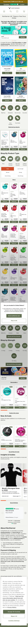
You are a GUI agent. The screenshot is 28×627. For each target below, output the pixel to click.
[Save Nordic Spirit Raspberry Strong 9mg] (11, 226)
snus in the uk (16, 528)
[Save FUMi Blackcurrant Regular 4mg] (3, 226)
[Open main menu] (4, 11)
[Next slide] (25, 393)
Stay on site (13, 320)
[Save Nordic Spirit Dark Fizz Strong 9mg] (3, 206)
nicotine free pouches (12, 534)
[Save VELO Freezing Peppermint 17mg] (3, 288)
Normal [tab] (7, 172)
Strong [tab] (19, 172)
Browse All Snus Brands (13, 334)
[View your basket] (23, 11)
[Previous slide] (2, 393)
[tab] (12, 40)
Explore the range (13, 410)
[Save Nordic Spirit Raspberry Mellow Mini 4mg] (14, 424)
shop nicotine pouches (7, 43)
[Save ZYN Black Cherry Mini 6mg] (11, 185)
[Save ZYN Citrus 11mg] (3, 247)
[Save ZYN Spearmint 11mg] (3, 185)
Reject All (13, 616)
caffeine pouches (5, 536)
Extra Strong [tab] (7, 176)
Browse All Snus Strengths (13, 362)
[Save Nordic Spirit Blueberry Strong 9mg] (11, 288)
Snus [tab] (7, 169)
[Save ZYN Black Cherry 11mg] (20, 185)
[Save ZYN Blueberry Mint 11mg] (11, 268)
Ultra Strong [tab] (19, 176)
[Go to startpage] (13, 8)
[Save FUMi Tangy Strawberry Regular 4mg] (20, 226)
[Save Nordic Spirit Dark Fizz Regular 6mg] (11, 247)
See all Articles (13, 499)
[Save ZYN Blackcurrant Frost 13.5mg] (20, 288)
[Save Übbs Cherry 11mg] (11, 206)
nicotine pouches (5, 528)
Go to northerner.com (13, 315)
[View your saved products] (16, 11)
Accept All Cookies (13, 611)
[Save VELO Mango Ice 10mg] (3, 268)
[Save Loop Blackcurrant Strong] (20, 132)
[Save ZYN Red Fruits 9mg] (20, 206)
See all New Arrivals (13, 448)
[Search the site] (10, 11)
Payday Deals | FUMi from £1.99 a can (13, 1)
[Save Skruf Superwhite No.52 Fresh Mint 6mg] (3, 132)
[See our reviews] (13, 4)
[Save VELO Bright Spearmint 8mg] (20, 247)
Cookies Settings (13, 620)
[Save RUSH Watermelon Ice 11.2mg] (20, 268)
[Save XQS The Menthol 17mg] (11, 132)
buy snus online (17, 42)
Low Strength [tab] (19, 169)
